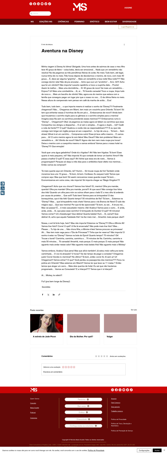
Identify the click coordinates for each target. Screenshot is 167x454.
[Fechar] (164, 450)
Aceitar (157, 450)
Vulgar (110, 336)
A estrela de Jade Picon (44, 336)
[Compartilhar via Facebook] (42, 294)
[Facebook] (34, 3)
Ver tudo (134, 310)
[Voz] (3, 188)
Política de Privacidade (96, 450)
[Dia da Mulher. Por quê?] (83, 323)
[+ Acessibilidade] (3, 193)
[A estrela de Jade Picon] (46, 323)
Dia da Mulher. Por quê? (81, 336)
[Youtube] (42, 3)
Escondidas (46, 287)
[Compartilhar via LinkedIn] (54, 294)
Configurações (144, 450)
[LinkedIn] (38, 3)
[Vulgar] (120, 323)
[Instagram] (30, 3)
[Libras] (3, 184)
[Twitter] (45, 3)
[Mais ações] (124, 44)
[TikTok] (49, 3)
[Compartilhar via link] (59, 294)
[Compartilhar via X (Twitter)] (48, 294)
